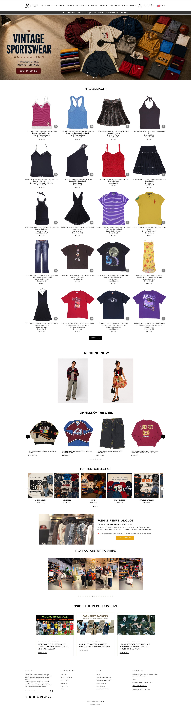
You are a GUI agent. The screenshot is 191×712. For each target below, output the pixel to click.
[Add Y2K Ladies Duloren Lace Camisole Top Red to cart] (127, 174)
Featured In (64, 686)
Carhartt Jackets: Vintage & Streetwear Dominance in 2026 (94, 645)
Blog (62, 689)
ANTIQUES (46, 5)
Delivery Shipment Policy (104, 680)
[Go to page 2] (95, 506)
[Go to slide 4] (95, 459)
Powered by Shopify (95, 704)
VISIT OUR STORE (125, 537)
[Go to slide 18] (108, 596)
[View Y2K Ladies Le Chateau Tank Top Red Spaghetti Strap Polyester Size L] (118, 375)
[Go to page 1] (93, 506)
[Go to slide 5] (97, 459)
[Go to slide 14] (101, 596)
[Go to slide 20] (112, 596)
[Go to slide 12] (98, 596)
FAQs (98, 674)
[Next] (163, 489)
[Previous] (28, 489)
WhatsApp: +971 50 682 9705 (141, 689)
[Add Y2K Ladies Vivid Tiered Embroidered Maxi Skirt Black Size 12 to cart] (163, 174)
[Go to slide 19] (110, 596)
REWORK (114, 5)
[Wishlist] (148, 6)
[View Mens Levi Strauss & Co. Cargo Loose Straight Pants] (74, 383)
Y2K (93, 5)
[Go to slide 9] (92, 596)
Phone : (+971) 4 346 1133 (140, 685)
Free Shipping (101, 686)
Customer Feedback (102, 689)
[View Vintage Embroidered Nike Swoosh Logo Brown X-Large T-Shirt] (73, 371)
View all (95, 338)
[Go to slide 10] (94, 596)
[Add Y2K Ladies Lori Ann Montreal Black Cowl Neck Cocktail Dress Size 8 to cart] (56, 318)
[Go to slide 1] (90, 459)
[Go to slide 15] (103, 596)
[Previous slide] (28, 437)
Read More (42, 652)
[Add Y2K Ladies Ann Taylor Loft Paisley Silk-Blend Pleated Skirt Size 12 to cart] (127, 126)
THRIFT (102, 5)
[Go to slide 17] (107, 596)
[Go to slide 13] (99, 596)
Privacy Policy (65, 680)
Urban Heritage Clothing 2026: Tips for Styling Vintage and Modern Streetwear (135, 646)
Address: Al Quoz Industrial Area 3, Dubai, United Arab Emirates (145, 675)
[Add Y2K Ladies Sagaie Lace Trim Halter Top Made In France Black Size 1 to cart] (56, 222)
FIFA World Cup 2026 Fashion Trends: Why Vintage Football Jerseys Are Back (53, 646)
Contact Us (64, 683)
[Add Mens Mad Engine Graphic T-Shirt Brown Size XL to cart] (91, 270)
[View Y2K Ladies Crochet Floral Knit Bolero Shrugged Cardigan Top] (116, 372)
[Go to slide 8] (91, 596)
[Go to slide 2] (91, 459)
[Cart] (152, 6)
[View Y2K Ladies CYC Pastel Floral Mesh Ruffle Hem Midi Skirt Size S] (118, 381)
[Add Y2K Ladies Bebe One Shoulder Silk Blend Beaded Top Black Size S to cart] (91, 174)
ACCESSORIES (128, 5)
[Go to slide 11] (96, 596)
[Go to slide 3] (93, 459)
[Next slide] (163, 437)
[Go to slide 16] (105, 596)
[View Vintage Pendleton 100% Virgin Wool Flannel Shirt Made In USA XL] (70, 372)
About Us (63, 674)
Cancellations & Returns (104, 677)
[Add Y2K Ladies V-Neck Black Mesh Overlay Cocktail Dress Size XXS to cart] (91, 222)
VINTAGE (58, 5)
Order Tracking (101, 683)
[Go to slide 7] (100, 459)
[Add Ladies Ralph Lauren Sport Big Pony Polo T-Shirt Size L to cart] (163, 222)
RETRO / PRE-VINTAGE (77, 5)
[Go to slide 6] (99, 459)
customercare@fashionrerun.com (142, 682)
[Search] (144, 6)
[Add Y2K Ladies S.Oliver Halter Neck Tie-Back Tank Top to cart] (163, 126)
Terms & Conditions (66, 677)
